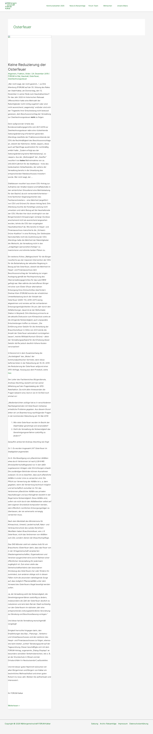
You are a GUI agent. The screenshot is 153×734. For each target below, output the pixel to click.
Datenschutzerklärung (138, 724)
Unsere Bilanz (122, 6)
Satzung (94, 724)
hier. (10, 373)
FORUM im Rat (14, 76)
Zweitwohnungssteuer (17, 79)
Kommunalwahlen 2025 (55, 6)
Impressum (123, 724)
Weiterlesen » (14, 705)
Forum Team (93, 6)
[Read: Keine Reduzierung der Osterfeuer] (29, 47)
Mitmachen (107, 6)
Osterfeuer (34, 76)
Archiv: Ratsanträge (108, 724)
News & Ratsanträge (77, 6)
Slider (27, 74)
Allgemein (12, 74)
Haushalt (25, 76)
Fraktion (20, 74)
